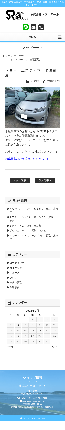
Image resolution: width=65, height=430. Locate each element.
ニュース (14, 272)
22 (32, 335)
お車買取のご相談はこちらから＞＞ (27, 158)
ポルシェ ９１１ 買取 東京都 (28, 230)
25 (54, 335)
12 (10, 330)
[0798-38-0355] (41, 27)
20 (18, 335)
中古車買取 (35, 81)
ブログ (13, 277)
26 (10, 341)
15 (32, 330)
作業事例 (14, 287)
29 (32, 341)
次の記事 (44, 180)
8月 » (55, 346)
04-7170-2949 (25, 398)
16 (39, 330)
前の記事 (21, 180)
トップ (6, 56)
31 (47, 341)
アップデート (21, 56)
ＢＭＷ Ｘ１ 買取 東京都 (25, 225)
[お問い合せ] (33, 27)
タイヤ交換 (16, 267)
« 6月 (10, 346)
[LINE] (26, 26)
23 (39, 335)
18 (54, 330)
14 (25, 330)
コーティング (17, 262)
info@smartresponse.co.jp (33, 401)
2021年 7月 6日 (53, 81)
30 (39, 341)
